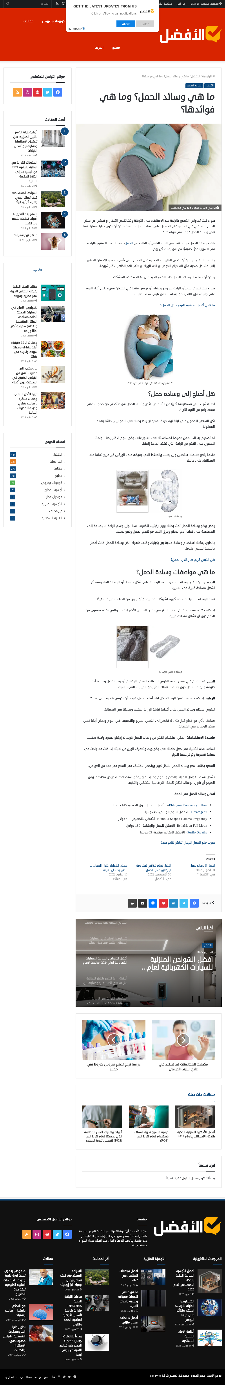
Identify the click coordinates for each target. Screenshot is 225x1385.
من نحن (180, 4)
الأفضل (195, 77)
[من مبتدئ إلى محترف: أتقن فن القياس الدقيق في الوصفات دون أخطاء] (53, 374)
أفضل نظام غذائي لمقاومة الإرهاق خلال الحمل (153, 868)
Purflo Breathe (197, 832)
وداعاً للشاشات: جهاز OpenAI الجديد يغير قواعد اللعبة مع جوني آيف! (71, 1345)
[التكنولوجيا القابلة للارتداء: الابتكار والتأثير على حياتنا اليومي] (210, 1307)
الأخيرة (37, 270)
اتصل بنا (9, 1377)
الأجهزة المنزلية (52, 504)
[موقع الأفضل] (190, 34)
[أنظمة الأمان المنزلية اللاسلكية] (210, 1338)
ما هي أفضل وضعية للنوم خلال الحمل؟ (187, 305)
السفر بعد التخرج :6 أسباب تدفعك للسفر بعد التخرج (24, 218)
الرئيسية (207, 77)
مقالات (28, 21)
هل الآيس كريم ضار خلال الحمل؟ (193, 559)
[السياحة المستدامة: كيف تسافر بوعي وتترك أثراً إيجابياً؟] (53, 199)
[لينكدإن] (173, 903)
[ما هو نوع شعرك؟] (53, 241)
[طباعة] (132, 903)
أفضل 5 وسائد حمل (202, 866)
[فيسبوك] (194, 903)
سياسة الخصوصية (161, 4)
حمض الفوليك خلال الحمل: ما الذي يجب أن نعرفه (108, 868)
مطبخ (116, 47)
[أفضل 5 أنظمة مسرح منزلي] (153, 1324)
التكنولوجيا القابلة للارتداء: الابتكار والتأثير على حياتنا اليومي (184, 1310)
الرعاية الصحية (194, 86)
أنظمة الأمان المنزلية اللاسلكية (186, 1336)
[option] (149, 963)
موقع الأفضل (214, 1376)
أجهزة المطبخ (53, 490)
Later (145, 24)
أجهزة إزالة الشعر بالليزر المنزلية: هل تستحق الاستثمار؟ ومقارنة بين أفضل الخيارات (181, 964)
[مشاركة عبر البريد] (142, 903)
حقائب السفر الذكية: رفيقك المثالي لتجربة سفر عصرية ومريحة (23, 291)
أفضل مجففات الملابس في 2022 (129, 1275)
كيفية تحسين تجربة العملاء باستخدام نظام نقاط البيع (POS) (151, 1136)
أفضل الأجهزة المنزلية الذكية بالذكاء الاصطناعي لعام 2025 (196, 1134)
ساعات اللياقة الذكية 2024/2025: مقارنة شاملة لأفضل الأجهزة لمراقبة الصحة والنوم (72, 1311)
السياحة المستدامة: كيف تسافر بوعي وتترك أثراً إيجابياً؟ (24, 197)
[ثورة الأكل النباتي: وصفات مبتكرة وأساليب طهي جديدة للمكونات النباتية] (53, 400)
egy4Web (155, 1376)
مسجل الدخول (190, 1178)
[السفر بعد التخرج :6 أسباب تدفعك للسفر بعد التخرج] (53, 220)
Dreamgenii (199, 812)
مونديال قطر (54, 497)
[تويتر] (184, 903)
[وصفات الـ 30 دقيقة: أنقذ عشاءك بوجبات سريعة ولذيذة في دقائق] (53, 349)
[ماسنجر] (153, 903)
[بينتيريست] (163, 903)
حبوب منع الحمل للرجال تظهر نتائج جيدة (187, 842)
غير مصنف (55, 511)
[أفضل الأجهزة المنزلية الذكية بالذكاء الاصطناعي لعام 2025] (195, 1116)
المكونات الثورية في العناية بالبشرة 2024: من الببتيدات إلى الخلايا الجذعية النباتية (24, 172)
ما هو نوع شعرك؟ (26, 235)
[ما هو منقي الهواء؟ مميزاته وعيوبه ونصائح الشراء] (153, 1298)
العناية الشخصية (52, 518)
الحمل (129, 243)
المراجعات (56, 462)
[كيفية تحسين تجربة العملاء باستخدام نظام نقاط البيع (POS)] (149, 1116)
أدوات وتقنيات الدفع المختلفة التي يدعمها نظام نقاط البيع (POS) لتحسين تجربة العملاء (103, 1136)
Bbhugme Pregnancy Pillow (188, 805)
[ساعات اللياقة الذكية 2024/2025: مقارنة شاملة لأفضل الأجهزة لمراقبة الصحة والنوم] (97, 1303)
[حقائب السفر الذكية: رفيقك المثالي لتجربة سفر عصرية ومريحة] (53, 293)
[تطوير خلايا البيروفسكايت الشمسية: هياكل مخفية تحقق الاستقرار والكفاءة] (41, 1333)
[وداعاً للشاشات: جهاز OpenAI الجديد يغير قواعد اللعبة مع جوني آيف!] (97, 1342)
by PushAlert (75, 28)
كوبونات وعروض (53, 21)
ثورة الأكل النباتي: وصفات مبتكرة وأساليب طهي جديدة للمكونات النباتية (25, 403)
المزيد (99, 47)
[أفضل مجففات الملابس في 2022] (153, 1277)
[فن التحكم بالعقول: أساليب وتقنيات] (41, 1312)
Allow (126, 24)
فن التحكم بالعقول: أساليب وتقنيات (15, 1310)
